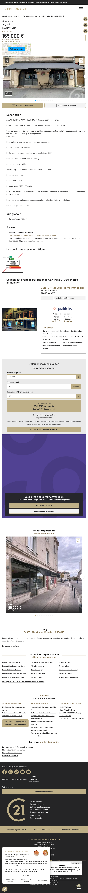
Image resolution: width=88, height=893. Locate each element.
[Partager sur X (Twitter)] (85, 25)
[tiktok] (16, 771)
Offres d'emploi (36, 801)
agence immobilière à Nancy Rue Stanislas (65, 331)
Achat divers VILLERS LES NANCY (44, 844)
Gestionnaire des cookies (71, 829)
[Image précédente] (2, 76)
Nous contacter (36, 818)
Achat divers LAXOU (44, 846)
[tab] (35, 100)
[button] (7, 60)
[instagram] (10, 771)
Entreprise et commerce (40, 807)
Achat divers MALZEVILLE (44, 842)
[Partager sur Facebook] (85, 19)
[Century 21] (15, 9)
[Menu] (81, 9)
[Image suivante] (86, 76)
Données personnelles (43, 829)
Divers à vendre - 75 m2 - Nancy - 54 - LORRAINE (44, 884)
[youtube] (28, 771)
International (35, 815)
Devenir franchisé (37, 804)
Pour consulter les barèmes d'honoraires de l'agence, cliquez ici (34, 235)
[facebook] (4, 771)
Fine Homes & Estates (39, 810)
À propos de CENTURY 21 (40, 812)
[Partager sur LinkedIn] (85, 31)
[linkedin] (22, 771)
